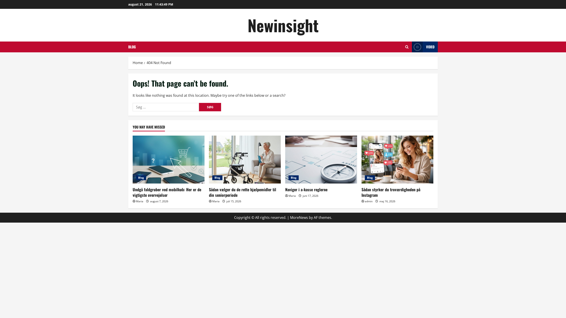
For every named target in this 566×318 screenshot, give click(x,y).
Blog (132, 46)
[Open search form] (407, 47)
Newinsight (283, 25)
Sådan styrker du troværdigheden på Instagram (390, 192)
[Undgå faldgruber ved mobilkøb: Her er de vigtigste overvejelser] (169, 160)
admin (369, 201)
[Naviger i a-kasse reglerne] (321, 160)
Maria (139, 201)
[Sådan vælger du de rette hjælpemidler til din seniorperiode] (245, 160)
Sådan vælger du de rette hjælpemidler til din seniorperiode (242, 192)
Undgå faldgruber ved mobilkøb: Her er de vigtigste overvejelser (167, 192)
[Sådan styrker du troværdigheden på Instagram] (397, 160)
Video (430, 46)
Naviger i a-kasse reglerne (306, 189)
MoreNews (299, 217)
